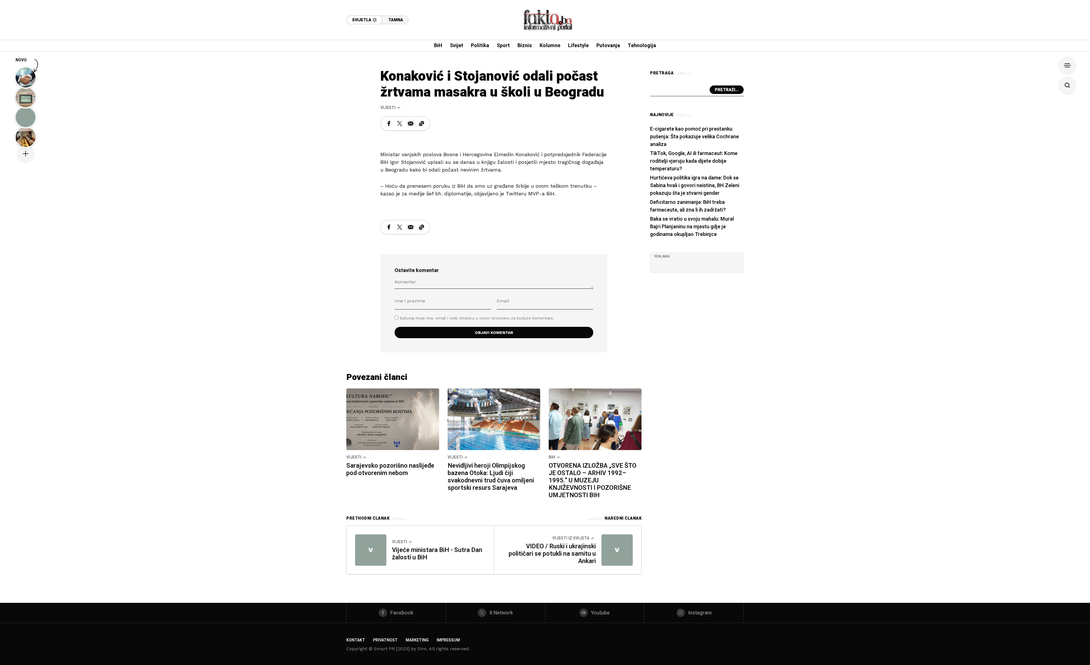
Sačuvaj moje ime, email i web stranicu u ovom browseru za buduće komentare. (477, 318)
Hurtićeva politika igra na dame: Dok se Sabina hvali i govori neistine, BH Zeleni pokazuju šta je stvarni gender (694, 185)
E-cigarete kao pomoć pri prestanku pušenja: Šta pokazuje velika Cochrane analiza (694, 136)
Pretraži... (727, 90)
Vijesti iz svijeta (570, 538)
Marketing (417, 640)
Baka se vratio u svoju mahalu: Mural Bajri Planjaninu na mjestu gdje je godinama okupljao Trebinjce (692, 226)
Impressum (448, 640)
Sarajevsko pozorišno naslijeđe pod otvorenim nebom (390, 469)
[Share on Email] (410, 123)
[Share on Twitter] (399, 123)
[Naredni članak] (617, 550)
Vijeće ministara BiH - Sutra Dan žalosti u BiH (437, 553)
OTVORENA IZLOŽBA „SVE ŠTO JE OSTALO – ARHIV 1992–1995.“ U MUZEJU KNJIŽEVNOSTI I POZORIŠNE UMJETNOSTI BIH (592, 480)
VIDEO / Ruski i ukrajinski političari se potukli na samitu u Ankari (552, 554)
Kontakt (355, 640)
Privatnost (385, 640)
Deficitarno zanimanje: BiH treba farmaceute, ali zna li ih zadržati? (688, 206)
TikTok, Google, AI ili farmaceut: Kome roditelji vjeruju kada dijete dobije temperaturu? (693, 161)
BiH (552, 457)
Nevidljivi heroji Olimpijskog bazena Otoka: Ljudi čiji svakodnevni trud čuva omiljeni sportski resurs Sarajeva (491, 476)
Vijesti (387, 108)
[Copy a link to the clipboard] (421, 123)
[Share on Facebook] (388, 123)
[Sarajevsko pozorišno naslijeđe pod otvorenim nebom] (392, 419)
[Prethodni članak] (370, 550)
